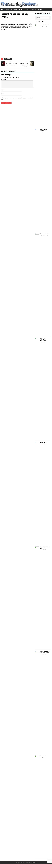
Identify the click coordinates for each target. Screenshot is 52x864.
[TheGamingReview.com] (20, 7)
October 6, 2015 (6, 19)
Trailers (28, 9)
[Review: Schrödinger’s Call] (37, 647)
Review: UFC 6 (43, 442)
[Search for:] (43, 18)
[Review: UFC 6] (37, 543)
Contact (40, 9)
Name (2, 90)
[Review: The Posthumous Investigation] (37, 438)
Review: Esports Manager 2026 (43, 130)
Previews (34, 9)
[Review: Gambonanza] (37, 856)
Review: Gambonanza (45, 756)
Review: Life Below (44, 233)
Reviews (7, 9)
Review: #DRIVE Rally (44, 24)
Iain (12, 19)
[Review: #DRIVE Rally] (37, 125)
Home (2, 9)
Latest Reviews (39, 21)
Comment (3, 79)
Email (2, 93)
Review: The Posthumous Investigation (43, 339)
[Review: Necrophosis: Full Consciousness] (37, 751)
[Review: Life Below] (37, 334)
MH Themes (34, 862)
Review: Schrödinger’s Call (45, 547)
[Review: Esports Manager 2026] (37, 229)
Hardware (21, 9)
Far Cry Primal (8, 58)
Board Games (14, 9)
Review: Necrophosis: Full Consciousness (45, 652)
